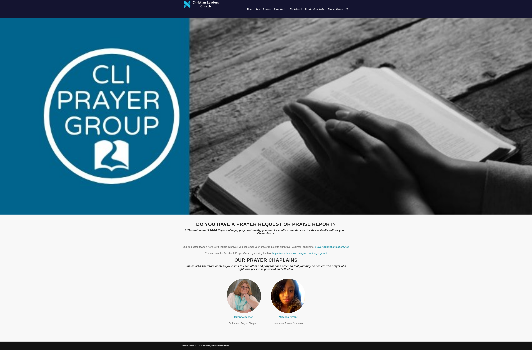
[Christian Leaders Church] (203, 9)
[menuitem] (249, 9)
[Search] (347, 9)
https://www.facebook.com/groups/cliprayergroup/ (299, 253)
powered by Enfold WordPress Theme (216, 346)
